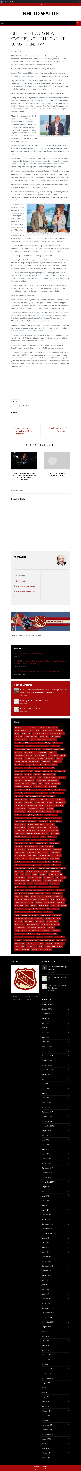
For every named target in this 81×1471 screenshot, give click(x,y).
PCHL (41, 846)
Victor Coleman (43, 887)
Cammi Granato (19, 946)
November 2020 (48, 1004)
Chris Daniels (60, 799)
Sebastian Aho (49, 940)
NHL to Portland (36, 880)
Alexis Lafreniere (35, 796)
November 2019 (48, 1060)
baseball (46, 865)
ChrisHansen (34, 799)
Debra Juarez (19, 906)
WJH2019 (17, 837)
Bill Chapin (35, 840)
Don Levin (38, 877)
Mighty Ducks (26, 837)
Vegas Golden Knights (57, 733)
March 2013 (46, 1406)
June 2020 (45, 1028)
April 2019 (45, 1093)
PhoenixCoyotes (20, 749)
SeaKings (45, 871)
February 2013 (47, 1411)
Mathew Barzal (19, 790)
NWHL (27, 840)
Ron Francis (44, 746)
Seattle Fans (39, 893)
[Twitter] (42, 4)
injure (40, 946)
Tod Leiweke (58, 730)
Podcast (41, 808)
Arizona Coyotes (34, 762)
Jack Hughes (18, 768)
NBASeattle (27, 865)
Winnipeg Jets (50, 918)
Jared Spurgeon (43, 906)
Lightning (47, 946)
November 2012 (48, 1425)
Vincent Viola (54, 887)
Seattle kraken (57, 762)
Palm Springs (19, 755)
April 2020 (45, 1037)
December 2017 (47, 1168)
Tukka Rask (18, 865)
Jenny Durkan (19, 780)
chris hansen (36, 749)
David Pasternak (45, 915)
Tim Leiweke (52, 752)
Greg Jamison (31, 868)
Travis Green (57, 915)
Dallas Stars (28, 752)
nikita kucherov (29, 937)
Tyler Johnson (29, 793)
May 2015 (45, 1289)
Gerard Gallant (19, 783)
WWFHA (43, 837)
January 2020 (46, 1051)
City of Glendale (54, 884)
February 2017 (47, 1215)
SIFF (46, 843)
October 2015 (47, 1271)
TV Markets (37, 787)
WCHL (52, 899)
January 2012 (46, 1458)
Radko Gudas (19, 909)
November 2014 (48, 1313)
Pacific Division (19, 862)
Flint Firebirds (45, 931)
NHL (25, 727)
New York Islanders (55, 821)
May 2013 (45, 1397)
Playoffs (17, 949)
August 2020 (46, 1018)
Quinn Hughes (19, 765)
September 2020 (48, 1014)
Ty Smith (29, 771)
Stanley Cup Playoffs (31, 736)
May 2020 (45, 1032)
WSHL (24, 859)
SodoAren (29, 871)
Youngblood (31, 827)
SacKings (37, 771)
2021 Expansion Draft (45, 805)
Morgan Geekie (45, 765)
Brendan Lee (48, 896)
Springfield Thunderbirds (22, 931)
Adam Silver (18, 893)
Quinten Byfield (59, 937)
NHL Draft (45, 733)
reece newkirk (29, 921)
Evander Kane (43, 821)
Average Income (48, 877)
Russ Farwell (28, 802)
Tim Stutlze (18, 940)
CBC (47, 868)
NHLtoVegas (47, 880)
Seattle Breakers (20, 830)
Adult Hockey (32, 887)
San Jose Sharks (30, 758)
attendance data (47, 771)
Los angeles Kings (29, 815)
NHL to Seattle (40, 13)
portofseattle (56, 783)
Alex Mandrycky (31, 946)
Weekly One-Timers (30, 899)
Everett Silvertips (47, 730)
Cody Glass (47, 818)
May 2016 (45, 1243)
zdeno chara (48, 937)
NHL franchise (19, 871)
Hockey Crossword (52, 921)
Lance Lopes (60, 902)
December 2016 (47, 1224)
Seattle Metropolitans (30, 846)
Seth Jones (34, 896)
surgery (30, 902)
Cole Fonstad (58, 896)
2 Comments (21, 581)
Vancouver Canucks (40, 755)
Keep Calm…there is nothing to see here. (57, 475)
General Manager (20, 808)
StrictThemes (45, 1469)
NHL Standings (56, 855)
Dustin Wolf (18, 899)
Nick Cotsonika (56, 865)
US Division (40, 758)
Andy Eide (17, 51)
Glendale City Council (41, 884)
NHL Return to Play (38, 909)
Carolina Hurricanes (21, 762)
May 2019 (45, 1088)
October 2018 (47, 1121)
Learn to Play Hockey (21, 843)
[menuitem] (1, 1)
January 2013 (46, 1415)
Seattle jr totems (20, 927)
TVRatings (41, 868)
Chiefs (52, 840)
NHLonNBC (50, 768)
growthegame (32, 821)
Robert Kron (25, 949)
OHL (52, 799)
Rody (26, 906)
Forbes (51, 874)
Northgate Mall (32, 808)
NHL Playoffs (18, 793)
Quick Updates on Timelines (57, 429)
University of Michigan (33, 834)
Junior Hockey (54, 859)
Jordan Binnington (20, 812)
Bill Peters (35, 949)
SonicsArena (18, 736)
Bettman (62, 755)
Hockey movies (42, 827)
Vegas (39, 777)
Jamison (47, 783)
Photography (39, 918)
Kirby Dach (50, 802)
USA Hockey (18, 752)
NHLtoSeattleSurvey (49, 774)
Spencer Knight (52, 934)
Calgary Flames (53, 755)
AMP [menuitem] (13, 1)
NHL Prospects (54, 843)
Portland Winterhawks (32, 746)
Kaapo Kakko (41, 934)
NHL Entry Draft (59, 749)
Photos (58, 918)
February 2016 (47, 1257)
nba (27, 796)
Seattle (37, 730)
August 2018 (46, 1131)
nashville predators (41, 793)
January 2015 (46, 1303)
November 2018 (48, 1116)
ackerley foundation (33, 924)
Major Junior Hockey (32, 765)
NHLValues (43, 874)
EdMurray (29, 890)
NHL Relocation (29, 780)
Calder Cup (49, 943)
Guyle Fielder (57, 849)
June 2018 (45, 1140)
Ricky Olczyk (18, 774)
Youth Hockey (55, 746)
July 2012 (45, 1444)
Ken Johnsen (47, 849)
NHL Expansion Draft (40, 752)
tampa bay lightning (44, 743)
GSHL (31, 843)
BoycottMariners (55, 871)
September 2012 (48, 1434)
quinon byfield (55, 931)
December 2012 (47, 1420)
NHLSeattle (20, 586)
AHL (52, 736)
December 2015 (47, 1266)
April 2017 (45, 1205)
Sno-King (30, 824)
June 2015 (45, 1285)
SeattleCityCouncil (48, 796)
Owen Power (19, 937)
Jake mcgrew (18, 921)
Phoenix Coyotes (20, 868)
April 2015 (45, 1294)
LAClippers (50, 890)
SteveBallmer (60, 890)
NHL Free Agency (53, 780)
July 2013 (45, 1387)
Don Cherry (54, 868)
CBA (40, 896)
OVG (28, 749)
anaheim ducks (30, 862)
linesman (33, 906)
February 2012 (47, 1453)
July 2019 (45, 1079)
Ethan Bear (37, 774)
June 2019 (45, 1084)
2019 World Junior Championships (48, 830)
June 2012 (45, 1448)
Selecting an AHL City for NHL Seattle (34, 700)
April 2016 (45, 1247)
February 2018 (47, 1159)
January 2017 (46, 1219)
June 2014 (45, 1336)
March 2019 (46, 1098)
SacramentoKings (20, 877)
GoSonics (37, 871)
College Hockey (19, 834)
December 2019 (47, 1056)
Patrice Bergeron (43, 852)
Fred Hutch (31, 934)
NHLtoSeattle (42, 727)
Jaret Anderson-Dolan (34, 849)
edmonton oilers (60, 771)
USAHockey (28, 755)
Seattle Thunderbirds (21, 730)
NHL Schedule (52, 837)
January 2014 (46, 1359)
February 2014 (47, 1355)
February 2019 (47, 1102)
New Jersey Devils (20, 849)
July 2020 (45, 1023)
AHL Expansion (60, 802)
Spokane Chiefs (41, 740)
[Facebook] (39, 4)
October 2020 (47, 1009)
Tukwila (30, 884)
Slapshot (35, 837)
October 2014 (47, 1317)
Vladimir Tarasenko (30, 912)
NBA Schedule (19, 840)
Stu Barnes (18, 815)
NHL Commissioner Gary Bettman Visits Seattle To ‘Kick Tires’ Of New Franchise (24, 477)
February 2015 (47, 1299)
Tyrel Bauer (18, 912)
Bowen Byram (29, 768)
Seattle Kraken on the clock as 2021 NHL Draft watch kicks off (36, 671)
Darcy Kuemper (31, 855)
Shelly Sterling (28, 893)
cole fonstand (40, 921)
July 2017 (45, 1191)
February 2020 (47, 1046)
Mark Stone (56, 862)
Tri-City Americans (30, 743)
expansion (39, 902)
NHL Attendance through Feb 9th (57, 968)
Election (35, 874)
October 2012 (47, 1430)
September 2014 (48, 1322)
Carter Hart (61, 777)
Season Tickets (41, 780)
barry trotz (35, 931)
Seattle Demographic (49, 787)
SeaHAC (47, 862)
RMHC (26, 896)
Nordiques (39, 790)
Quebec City (18, 896)
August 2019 (46, 1074)
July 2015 (45, 1280)
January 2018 (46, 1163)
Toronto (63, 877)
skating (63, 906)
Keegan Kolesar (57, 946)
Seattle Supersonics (50, 777)
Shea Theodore (40, 768)
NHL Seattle (20, 591)
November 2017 (48, 1172)
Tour (39, 912)
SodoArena (36, 733)
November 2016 (48, 1229)
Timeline (39, 815)
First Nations (29, 918)
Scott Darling (39, 940)
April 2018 (45, 1149)
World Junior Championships (36, 812)
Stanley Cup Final (20, 824)
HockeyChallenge (20, 827)
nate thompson (49, 902)
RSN (57, 877)
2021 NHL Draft (61, 940)
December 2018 (47, 1112)
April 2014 (45, 1345)
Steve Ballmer (19, 796)
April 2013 (45, 1401)
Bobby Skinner (31, 927)
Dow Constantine (39, 890)
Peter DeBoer (19, 918)
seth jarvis (51, 927)
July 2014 (45, 1331)
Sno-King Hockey (39, 802)
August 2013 (46, 1383)
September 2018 (48, 1126)
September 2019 (48, 1070)
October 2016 (47, 1233)
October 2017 (47, 1177)
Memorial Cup (31, 852)
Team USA (45, 834)
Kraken (59, 812)
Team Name (18, 846)
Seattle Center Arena (51, 815)
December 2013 (47, 1364)
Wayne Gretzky (57, 893)
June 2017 (45, 1196)
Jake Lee (40, 862)
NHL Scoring (39, 843)
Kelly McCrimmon (20, 852)
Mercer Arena (31, 830)
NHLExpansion (26, 733)
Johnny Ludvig (55, 906)
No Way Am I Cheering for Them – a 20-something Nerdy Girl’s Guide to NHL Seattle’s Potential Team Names (43, 691)
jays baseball (37, 865)
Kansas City (43, 840)
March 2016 (46, 1252)
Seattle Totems (58, 805)
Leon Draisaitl (61, 899)
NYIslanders (27, 787)
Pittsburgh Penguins (21, 915)
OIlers (16, 874)
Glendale (59, 758)
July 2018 (45, 1135)
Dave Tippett (18, 758)
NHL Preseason (38, 943)
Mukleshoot (41, 927)
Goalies (29, 943)
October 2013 (47, 1373)
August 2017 (46, 1187)
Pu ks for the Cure (20, 934)
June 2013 (45, 1392)
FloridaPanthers (60, 790)
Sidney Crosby (33, 915)
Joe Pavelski (18, 802)
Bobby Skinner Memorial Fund (50, 924)
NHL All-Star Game (44, 855)
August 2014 (46, 1327)
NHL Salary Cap (30, 777)
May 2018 (45, 1145)
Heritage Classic (19, 924)
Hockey (17, 733)
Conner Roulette (20, 771)
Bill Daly (54, 765)
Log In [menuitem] (6, 1)
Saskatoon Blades (45, 949)
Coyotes (57, 736)
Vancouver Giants (20, 821)
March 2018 (46, 1154)
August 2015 (46, 1275)
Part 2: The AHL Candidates (30, 708)
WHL (31, 730)
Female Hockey (28, 940)
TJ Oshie (17, 859)
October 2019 (47, 1065)
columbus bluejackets (56, 793)
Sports (17, 740)
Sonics (32, 740)
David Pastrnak (40, 824)
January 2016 (46, 1261)
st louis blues (50, 758)
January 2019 (46, 1107)
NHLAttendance (47, 749)
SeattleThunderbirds (21, 799)
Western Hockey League (22, 880)
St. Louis (62, 868)
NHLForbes (58, 874)
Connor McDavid (43, 899)
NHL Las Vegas (19, 777)
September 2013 (48, 1378)
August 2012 (46, 1439)
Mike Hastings (55, 834)
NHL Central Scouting (53, 909)
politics (28, 874)
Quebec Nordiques (20, 887)
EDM (22, 874)
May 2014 (45, 1341)
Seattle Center (46, 762)
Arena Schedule (32, 805)
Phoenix (30, 877)
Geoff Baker (49, 790)
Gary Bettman (19, 746)
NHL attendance (57, 743)
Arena (40, 783)
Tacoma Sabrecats (20, 902)
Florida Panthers (31, 783)
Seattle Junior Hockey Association (38, 859)
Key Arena (50, 808)
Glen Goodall (53, 827)
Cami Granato (48, 912)
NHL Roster (50, 824)
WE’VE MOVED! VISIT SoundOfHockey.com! (29, 653)
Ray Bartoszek (19, 890)
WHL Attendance (20, 855)
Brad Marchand (55, 852)
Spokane (39, 937)
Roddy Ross (51, 812)
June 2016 (45, 1238)
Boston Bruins (57, 818)
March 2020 (46, 1042)
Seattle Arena (31, 591)
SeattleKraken (59, 943)
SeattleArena (30, 586)
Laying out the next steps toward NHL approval (24, 431)
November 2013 (48, 1369)
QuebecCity (18, 787)
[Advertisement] (46, 383)
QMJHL (42, 799)
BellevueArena (57, 880)
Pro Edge (28, 909)
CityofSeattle (30, 790)
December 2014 (47, 1308)
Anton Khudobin (19, 943)
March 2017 (46, 1210)
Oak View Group (20, 805)
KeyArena (24, 740)
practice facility (19, 818)
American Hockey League (33, 818)
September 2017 (48, 1182)
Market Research (20, 884)
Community (28, 774)
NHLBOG (47, 893)
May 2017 (45, 1201)
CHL (47, 799)
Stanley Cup (49, 846)
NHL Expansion (52, 727)
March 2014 (46, 1350)
